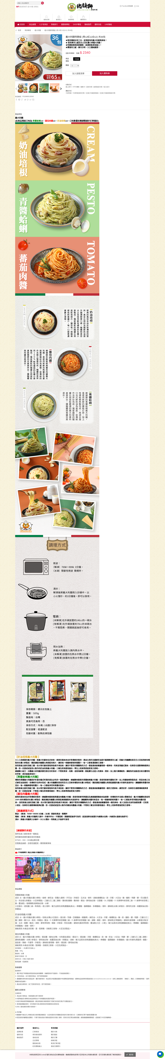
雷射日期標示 (55, 1046)
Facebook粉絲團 (127, 6)
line (19, 100)
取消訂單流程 (55, 1043)
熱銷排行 (54, 24)
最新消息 (98, 24)
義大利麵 (30, 7)
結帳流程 (54, 1040)
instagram (33, 100)
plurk (28, 100)
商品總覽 (32, 24)
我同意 (131, 1055)
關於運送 (54, 1034)
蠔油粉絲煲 (23, 7)
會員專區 (71, 19)
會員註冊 (46, 19)
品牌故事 (20, 1032)
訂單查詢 (36, 1032)
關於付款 (54, 1032)
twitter (25, 100)
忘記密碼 (36, 1040)
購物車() (83, 19)
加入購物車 (105, 73)
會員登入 (59, 19)
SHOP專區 (77, 24)
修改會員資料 (37, 1034)
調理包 (36, 7)
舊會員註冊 (36, 1043)
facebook (16, 100)
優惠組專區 (65, 24)
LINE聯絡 (108, 24)
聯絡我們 (88, 24)
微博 (30, 100)
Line (137, 6)
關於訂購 (54, 1037)
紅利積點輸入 (37, 1046)
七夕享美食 (43, 24)
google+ (22, 100)
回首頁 (22, 24)
